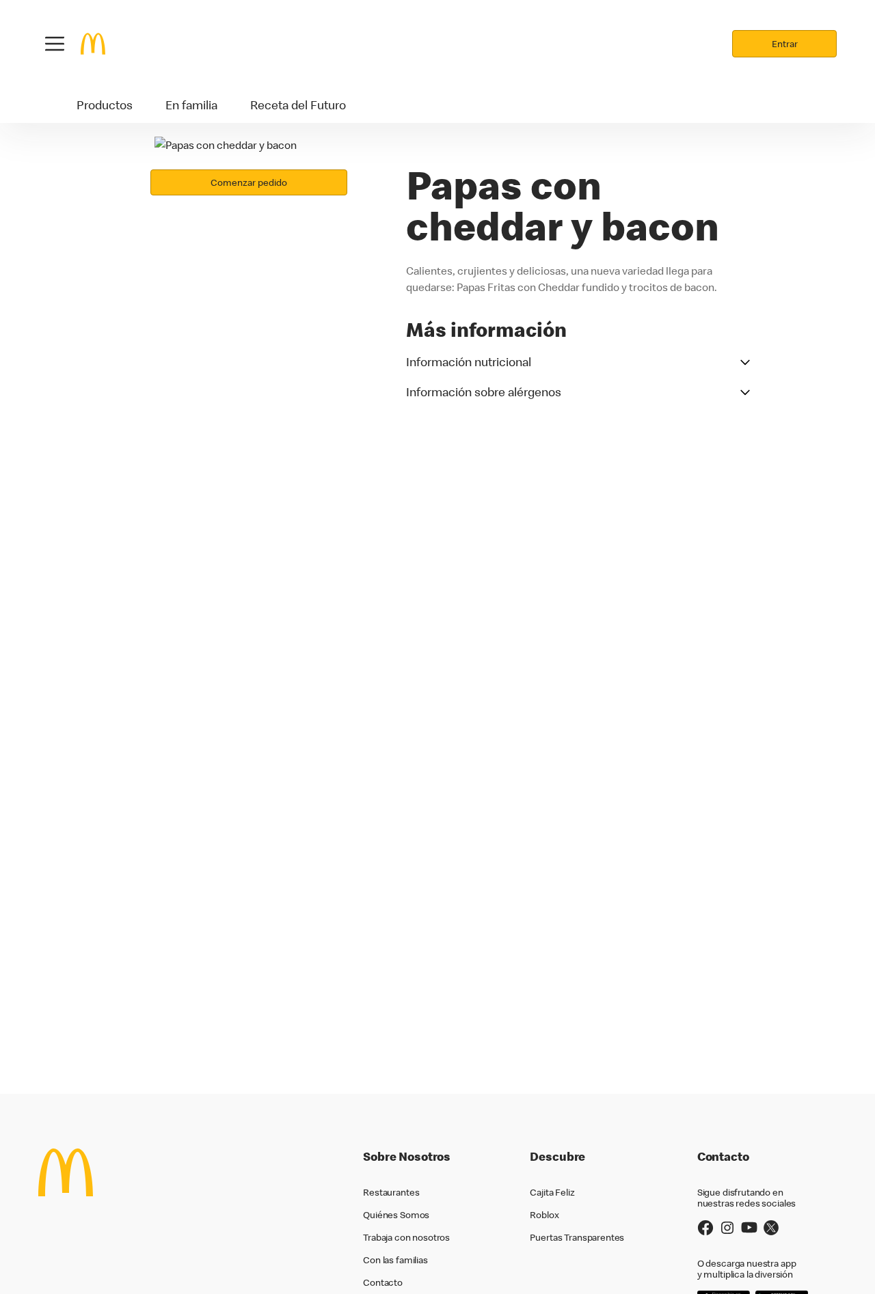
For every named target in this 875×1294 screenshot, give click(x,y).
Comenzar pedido (249, 182)
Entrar (785, 44)
